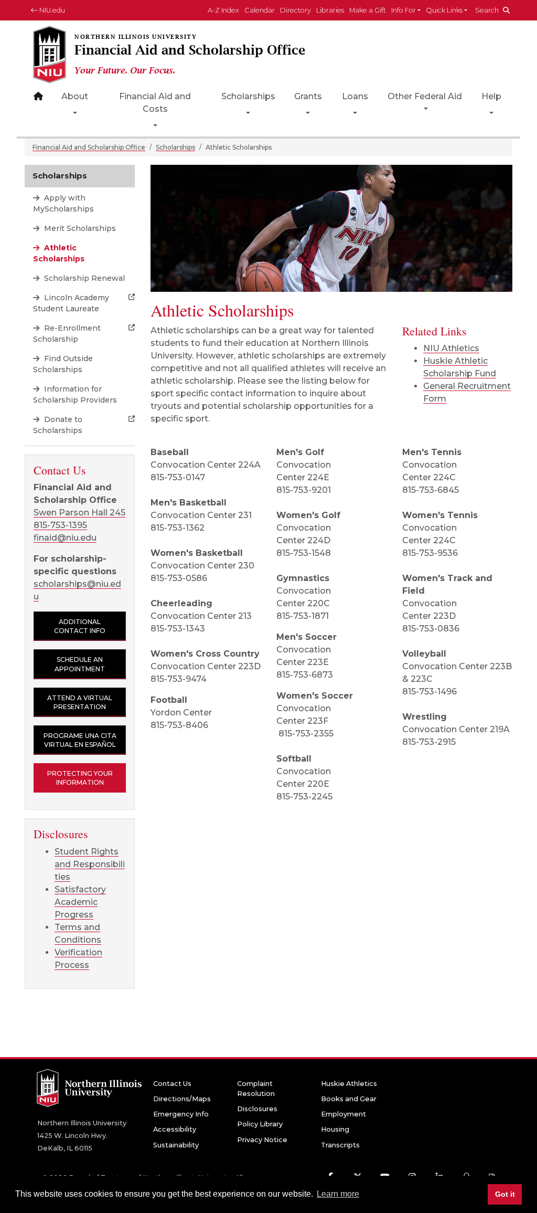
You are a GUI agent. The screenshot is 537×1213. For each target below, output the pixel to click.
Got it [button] (505, 1194)
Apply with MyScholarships (63, 203)
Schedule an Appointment (80, 664)
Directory (295, 10)
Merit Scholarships (79, 228)
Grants (308, 96)
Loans (355, 96)
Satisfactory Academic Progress (80, 902)
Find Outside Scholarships (63, 364)
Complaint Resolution (256, 1089)
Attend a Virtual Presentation (79, 702)
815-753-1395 (60, 525)
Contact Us (172, 1084)
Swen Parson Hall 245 (79, 513)
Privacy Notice (262, 1140)
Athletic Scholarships (58, 253)
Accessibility (174, 1129)
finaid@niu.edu (65, 538)
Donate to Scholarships (57, 425)
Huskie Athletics (349, 1084)
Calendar (259, 10)
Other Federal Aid (425, 96)
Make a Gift (367, 10)
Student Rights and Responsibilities (90, 864)
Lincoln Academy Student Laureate (71, 303)
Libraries (330, 10)
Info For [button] (403, 10)
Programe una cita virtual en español (80, 740)
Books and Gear (349, 1099)
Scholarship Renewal (83, 278)
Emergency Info (181, 1114)
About (74, 96)
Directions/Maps (182, 1099)
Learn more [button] (338, 1193)
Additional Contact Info (79, 626)
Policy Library (260, 1124)
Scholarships (248, 96)
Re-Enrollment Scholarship (67, 333)
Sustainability (176, 1145)
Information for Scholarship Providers (75, 394)
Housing (335, 1129)
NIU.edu (51, 10)
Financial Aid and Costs (155, 102)
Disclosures (257, 1109)
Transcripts (340, 1145)
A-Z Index (223, 10)
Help (491, 96)
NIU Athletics (451, 348)
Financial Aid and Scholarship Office (89, 147)
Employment (343, 1114)
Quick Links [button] (444, 10)
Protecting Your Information (80, 777)
